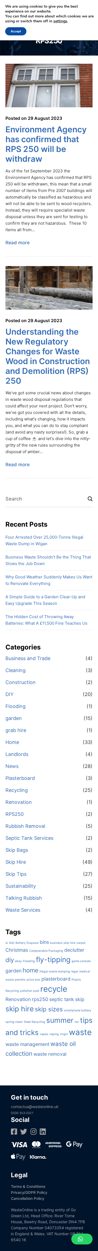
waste (80, 1032)
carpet (80, 943)
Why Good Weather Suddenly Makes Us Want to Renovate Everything (48, 580)
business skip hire (62, 943)
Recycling (16, 790)
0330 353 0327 (22, 1113)
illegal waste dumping (54, 971)
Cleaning (15, 670)
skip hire (19, 1009)
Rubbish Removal (25, 826)
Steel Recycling (34, 1022)
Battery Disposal (27, 943)
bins (44, 942)
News (12, 766)
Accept (16, 31)
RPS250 (14, 814)
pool (36, 991)
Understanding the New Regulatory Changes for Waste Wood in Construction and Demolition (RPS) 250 (47, 356)
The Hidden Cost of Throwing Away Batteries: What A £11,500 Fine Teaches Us (46, 620)
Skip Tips (15, 874)
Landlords (16, 754)
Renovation (18, 802)
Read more (17, 242)
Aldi (11, 943)
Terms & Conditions (28, 1186)
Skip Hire (15, 862)
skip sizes (49, 1009)
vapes (44, 1034)
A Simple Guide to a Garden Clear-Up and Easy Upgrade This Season (45, 600)
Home (12, 742)
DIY (9, 694)
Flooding (15, 706)
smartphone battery (77, 1010)
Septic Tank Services (29, 838)
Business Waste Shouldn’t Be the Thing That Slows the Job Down (48, 560)
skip (79, 999)
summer (60, 1020)
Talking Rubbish (23, 898)
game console (81, 961)
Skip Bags (16, 850)
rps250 (40, 999)
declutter (74, 950)
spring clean (14, 1022)
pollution (26, 991)
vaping (54, 1034)
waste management (27, 1044)
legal (74, 971)
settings (60, 21)
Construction (20, 682)
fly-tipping (53, 959)
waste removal (49, 1054)
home (30, 970)
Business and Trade (27, 658)
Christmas (16, 950)
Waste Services (22, 910)
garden (13, 718)
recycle (53, 989)
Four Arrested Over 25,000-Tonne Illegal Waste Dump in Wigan (44, 540)
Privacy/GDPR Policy (29, 1192)
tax (77, 1022)
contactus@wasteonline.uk (35, 1106)
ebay (18, 961)
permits (20, 979)
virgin (64, 1034)
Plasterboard (20, 778)
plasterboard (56, 979)
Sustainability (20, 886)
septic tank (61, 999)
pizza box (33, 979)
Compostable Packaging (46, 951)
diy (9, 959)
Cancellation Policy (27, 1198)
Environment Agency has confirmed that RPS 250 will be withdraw (46, 144)
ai (6, 943)
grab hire (15, 730)
